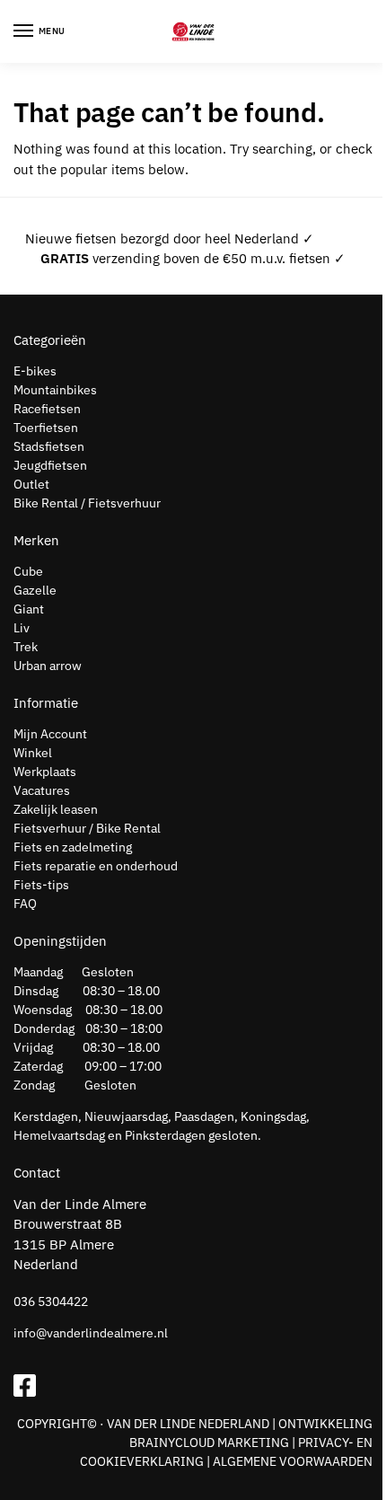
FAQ (25, 904)
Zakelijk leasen (55, 809)
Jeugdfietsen (50, 465)
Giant (28, 609)
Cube (28, 571)
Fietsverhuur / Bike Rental (87, 828)
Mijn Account (50, 734)
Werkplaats (44, 771)
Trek (25, 647)
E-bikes (35, 371)
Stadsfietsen (48, 446)
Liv (21, 628)
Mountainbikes (55, 390)
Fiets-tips (41, 885)
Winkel (32, 753)
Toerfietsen (45, 427)
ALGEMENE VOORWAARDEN (293, 1461)
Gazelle (35, 590)
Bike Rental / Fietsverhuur (87, 503)
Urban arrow (47, 665)
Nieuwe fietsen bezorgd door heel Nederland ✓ (169, 238)
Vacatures (41, 790)
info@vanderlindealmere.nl (90, 1333)
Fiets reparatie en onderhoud (95, 866)
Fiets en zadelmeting (72, 847)
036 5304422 (50, 1301)
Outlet (31, 484)
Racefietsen (47, 409)
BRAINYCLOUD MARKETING (209, 1442)
